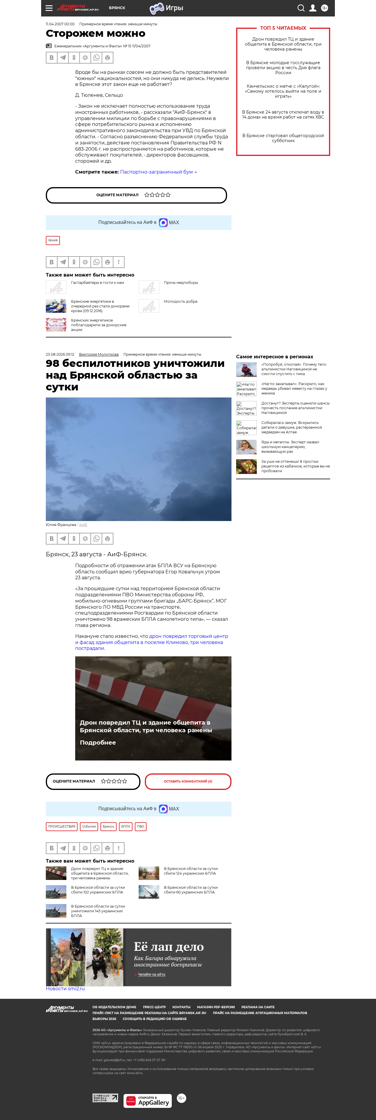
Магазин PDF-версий (216, 1007)
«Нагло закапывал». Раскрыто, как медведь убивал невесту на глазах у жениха (294, 388)
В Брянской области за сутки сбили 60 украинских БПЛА (191, 889)
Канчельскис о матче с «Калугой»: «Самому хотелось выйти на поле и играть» (283, 91)
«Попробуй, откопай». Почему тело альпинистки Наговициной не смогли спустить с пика (293, 369)
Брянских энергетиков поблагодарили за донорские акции (98, 325)
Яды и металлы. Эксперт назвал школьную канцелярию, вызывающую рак (290, 447)
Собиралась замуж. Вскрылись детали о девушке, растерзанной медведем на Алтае (291, 427)
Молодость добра (180, 301)
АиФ (83, 524)
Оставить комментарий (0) (188, 781)
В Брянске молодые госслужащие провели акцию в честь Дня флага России (283, 67)
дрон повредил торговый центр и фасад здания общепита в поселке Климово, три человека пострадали (151, 642)
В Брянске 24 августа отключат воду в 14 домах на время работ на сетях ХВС (283, 115)
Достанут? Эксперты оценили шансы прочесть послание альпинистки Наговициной (295, 408)
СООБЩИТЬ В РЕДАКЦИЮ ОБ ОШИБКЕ (155, 1019)
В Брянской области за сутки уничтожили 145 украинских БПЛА (98, 911)
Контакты (181, 1007)
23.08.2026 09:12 (60, 354)
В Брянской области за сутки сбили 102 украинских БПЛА (98, 889)
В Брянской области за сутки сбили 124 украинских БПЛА (191, 871)
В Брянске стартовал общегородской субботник (283, 138)
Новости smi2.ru (65, 988)
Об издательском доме (114, 1007)
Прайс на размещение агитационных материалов (260, 1013)
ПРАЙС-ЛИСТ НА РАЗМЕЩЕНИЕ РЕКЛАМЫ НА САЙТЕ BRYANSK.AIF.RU (149, 1013)
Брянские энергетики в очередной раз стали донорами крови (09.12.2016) (100, 306)
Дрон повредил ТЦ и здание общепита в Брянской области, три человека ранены (283, 44)
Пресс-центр (154, 1007)
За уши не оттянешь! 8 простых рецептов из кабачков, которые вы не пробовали (295, 466)
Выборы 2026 (104, 1019)
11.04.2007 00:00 (60, 24)
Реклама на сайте (258, 1007)
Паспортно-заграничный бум (156, 172)
